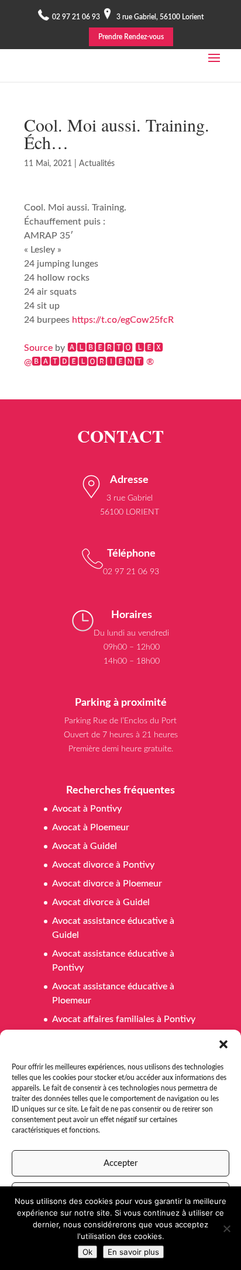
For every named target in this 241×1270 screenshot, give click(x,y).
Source (38, 348)
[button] (223, 1044)
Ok (87, 1252)
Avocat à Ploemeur (90, 827)
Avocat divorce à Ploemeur (107, 883)
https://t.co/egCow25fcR (123, 320)
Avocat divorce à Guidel (101, 902)
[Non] (226, 1228)
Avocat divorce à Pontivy (103, 864)
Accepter (120, 1163)
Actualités (97, 164)
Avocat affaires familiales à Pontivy (123, 1019)
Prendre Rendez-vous (131, 36)
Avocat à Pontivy (87, 808)
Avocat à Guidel (84, 846)
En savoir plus (133, 1252)
